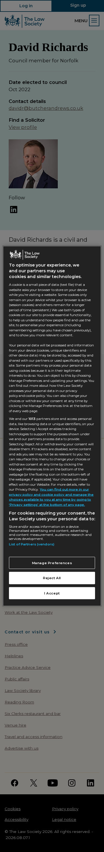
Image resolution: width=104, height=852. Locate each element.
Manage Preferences (52, 563)
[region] (52, 426)
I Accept (52, 593)
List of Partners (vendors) (31, 544)
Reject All (52, 578)
